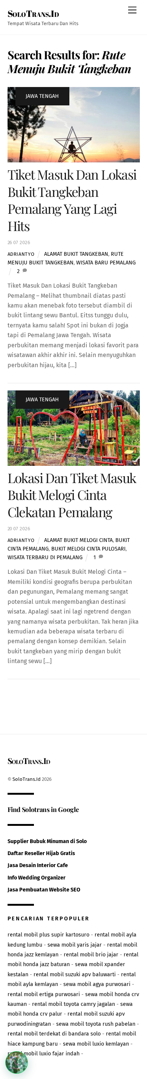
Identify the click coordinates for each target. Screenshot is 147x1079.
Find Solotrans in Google (43, 809)
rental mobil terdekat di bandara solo (54, 1034)
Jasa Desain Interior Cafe (38, 865)
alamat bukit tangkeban (76, 254)
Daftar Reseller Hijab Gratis (41, 853)
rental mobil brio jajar (91, 954)
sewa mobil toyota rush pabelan (95, 1024)
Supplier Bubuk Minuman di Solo (47, 841)
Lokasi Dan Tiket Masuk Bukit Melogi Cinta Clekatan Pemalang (72, 495)
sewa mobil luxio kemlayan (96, 1044)
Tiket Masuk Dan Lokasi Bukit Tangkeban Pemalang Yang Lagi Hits (72, 199)
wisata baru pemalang (106, 263)
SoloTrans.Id (26, 779)
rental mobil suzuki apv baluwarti (75, 974)
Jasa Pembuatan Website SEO (44, 890)
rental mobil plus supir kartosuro (48, 935)
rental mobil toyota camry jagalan (73, 1004)
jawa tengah (42, 96)
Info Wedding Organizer (37, 878)
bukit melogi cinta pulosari (88, 549)
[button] (16, 1062)
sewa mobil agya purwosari (96, 984)
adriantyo (21, 254)
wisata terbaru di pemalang (45, 557)
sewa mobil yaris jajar (74, 945)
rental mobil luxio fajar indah (44, 1053)
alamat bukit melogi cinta (78, 540)
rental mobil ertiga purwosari (44, 994)
